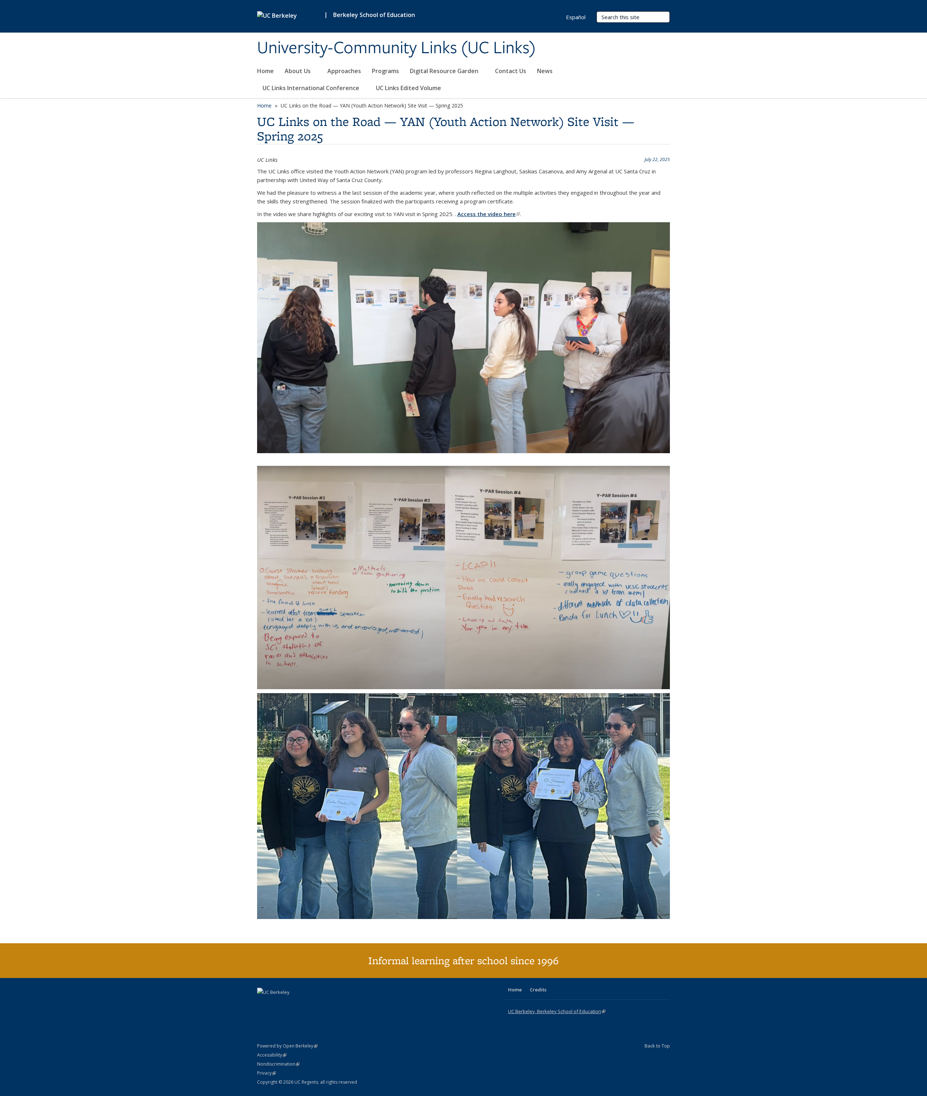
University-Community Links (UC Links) (396, 48)
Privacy (266, 1073)
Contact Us (510, 71)
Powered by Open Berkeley (287, 1046)
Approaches (344, 71)
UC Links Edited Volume (408, 88)
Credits (538, 989)
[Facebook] (264, 1004)
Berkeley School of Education (374, 15)
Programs (385, 71)
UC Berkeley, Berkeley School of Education (556, 1011)
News (545, 71)
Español (576, 17)
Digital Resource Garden (445, 71)
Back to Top (657, 1045)
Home (265, 71)
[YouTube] (292, 1004)
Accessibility (271, 1055)
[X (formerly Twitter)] (278, 1004)
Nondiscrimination (278, 1064)
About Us (298, 71)
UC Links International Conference (312, 88)
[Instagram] (306, 1004)
